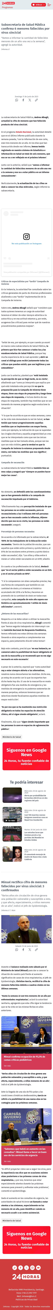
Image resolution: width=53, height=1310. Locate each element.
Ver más (7, 1066)
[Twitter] (29, 100)
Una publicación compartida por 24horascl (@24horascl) (27, 272)
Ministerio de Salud (12, 736)
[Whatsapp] (16, 100)
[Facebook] (23, 100)
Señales (39, 5)
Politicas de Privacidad (26, 1299)
